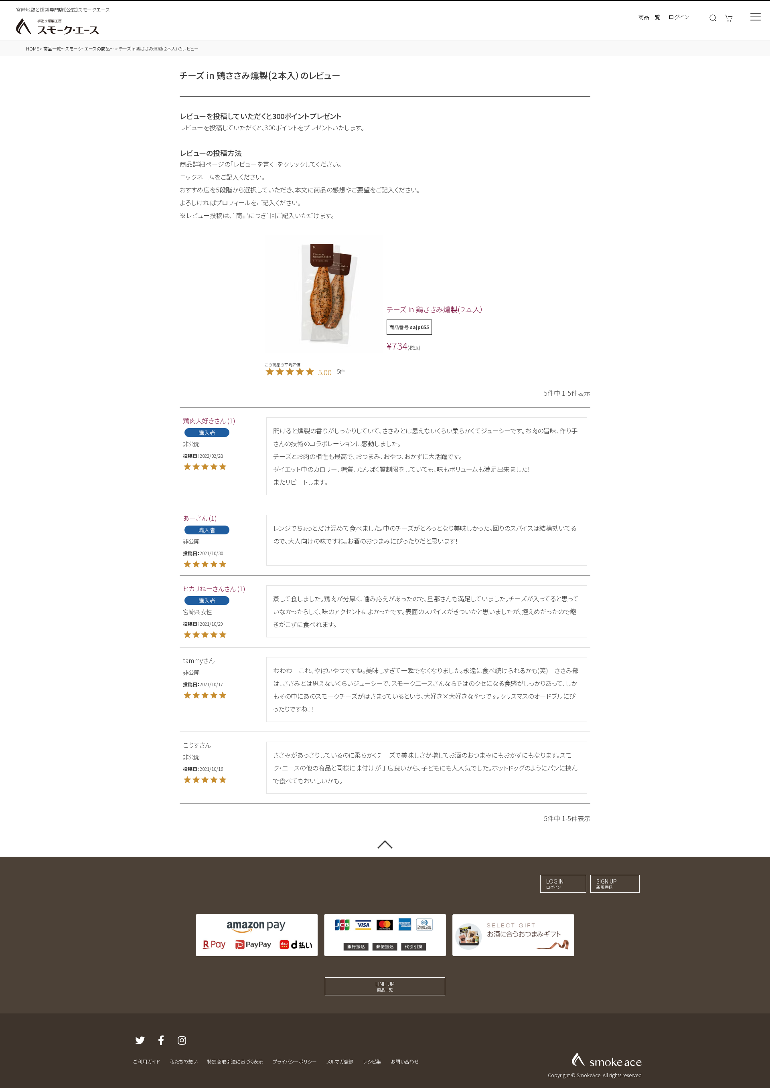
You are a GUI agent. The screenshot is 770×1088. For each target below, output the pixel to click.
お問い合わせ (405, 1061)
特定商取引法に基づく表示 (235, 1061)
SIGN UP (606, 883)
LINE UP (385, 986)
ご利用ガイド (146, 1061)
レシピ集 (372, 1061)
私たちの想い (183, 1061)
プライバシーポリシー (295, 1061)
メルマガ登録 (339, 1061)
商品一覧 (649, 17)
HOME (32, 48)
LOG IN (554, 883)
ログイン (679, 17)
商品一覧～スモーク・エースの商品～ (78, 48)
